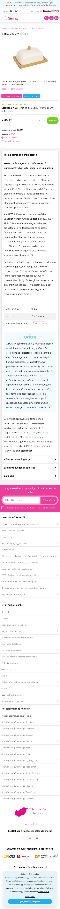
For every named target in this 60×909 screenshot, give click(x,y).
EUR (16, 11)
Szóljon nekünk (39, 446)
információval (43, 892)
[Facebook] (23, 838)
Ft (20, 11)
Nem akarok (30, 896)
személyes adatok (23, 508)
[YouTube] (37, 838)
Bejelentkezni (49, 500)
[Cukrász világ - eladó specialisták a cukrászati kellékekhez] (9, 17)
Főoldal (4, 28)
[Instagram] (30, 838)
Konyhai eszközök (19, 28)
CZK (11, 11)
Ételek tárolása (36, 28)
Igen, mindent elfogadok (30, 901)
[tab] (30, 155)
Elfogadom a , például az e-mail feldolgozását (31, 508)
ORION (12, 134)
